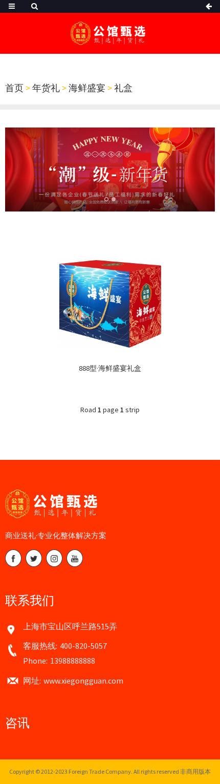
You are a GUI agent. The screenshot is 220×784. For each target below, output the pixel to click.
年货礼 (46, 88)
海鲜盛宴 (87, 88)
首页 (14, 88)
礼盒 (123, 88)
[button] (106, 199)
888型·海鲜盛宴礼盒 (110, 368)
